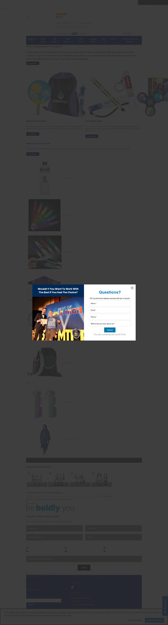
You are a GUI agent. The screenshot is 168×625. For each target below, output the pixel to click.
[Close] (132, 288)
